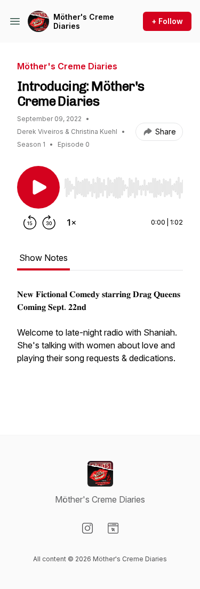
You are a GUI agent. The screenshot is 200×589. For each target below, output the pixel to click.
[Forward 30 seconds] (49, 222)
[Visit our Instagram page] (87, 528)
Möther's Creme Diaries (83, 21)
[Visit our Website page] (113, 528)
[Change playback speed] (71, 222)
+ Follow (167, 21)
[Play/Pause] (38, 187)
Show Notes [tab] (43, 257)
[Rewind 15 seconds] (29, 222)
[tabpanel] (100, 344)
